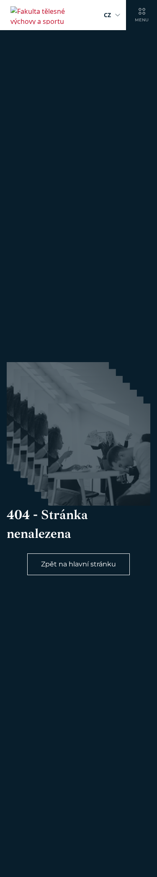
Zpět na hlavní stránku (78, 564)
